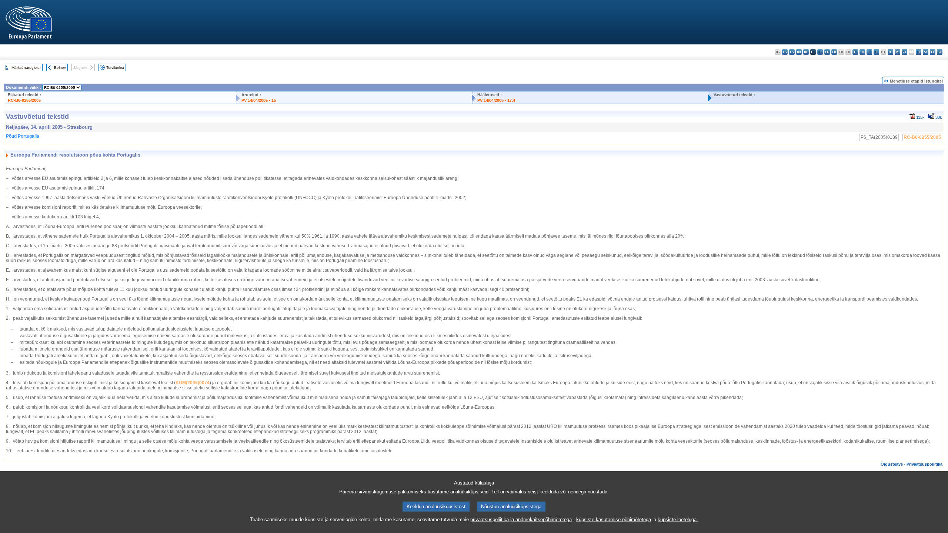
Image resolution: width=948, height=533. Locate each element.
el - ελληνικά (820, 52)
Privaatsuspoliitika (924, 464)
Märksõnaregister (26, 68)
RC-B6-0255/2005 (24, 100)
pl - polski (897, 52)
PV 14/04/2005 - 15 (258, 100)
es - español (785, 52)
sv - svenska (939, 52)
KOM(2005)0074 (193, 382)
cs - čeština (792, 52)
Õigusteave (892, 464)
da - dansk (799, 52)
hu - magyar (876, 52)
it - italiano (855, 52)
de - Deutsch (806, 52)
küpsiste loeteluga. (678, 519)
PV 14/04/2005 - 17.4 (496, 100)
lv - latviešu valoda (862, 52)
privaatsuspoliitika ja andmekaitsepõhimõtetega (521, 519)
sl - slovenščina (925, 52)
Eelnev (60, 68)
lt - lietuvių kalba (869, 52)
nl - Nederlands (890, 52)
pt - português (904, 52)
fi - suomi (932, 52)
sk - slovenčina (918, 52)
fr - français (834, 52)
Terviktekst (115, 68)
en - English (827, 52)
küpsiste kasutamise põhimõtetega (613, 519)
